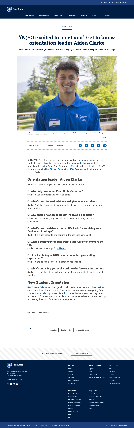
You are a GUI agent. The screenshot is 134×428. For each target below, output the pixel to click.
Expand (102, 137)
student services (84, 293)
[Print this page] (105, 145)
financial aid (59, 293)
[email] (98, 146)
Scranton (67, 27)
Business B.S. (66, 330)
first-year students (76, 163)
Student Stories (82, 330)
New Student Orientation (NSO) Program (64, 169)
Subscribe (80, 353)
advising (46, 293)
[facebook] (80, 146)
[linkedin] (92, 146)
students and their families (91, 287)
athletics (61, 248)
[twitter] (86, 146)
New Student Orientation (38, 287)
